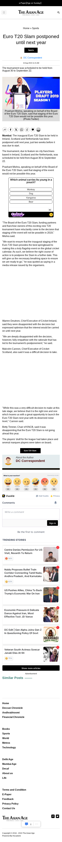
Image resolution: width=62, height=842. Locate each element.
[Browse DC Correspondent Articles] (8, 460)
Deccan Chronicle (12, 708)
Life (4, 778)
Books (6, 729)
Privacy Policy (10, 803)
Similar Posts (12, 678)
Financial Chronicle (13, 717)
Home (5, 703)
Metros (6, 743)
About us (7, 773)
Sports (31, 50)
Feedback (8, 799)
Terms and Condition (14, 789)
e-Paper (22, 3)
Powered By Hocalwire (11, 836)
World (5, 738)
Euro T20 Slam (30, 451)
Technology (9, 747)
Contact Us (8, 808)
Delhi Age (7, 759)
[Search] (58, 12)
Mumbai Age (9, 764)
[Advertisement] (31, 293)
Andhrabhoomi (11, 712)
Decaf (5, 768)
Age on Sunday (33, 3)
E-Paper (6, 794)
